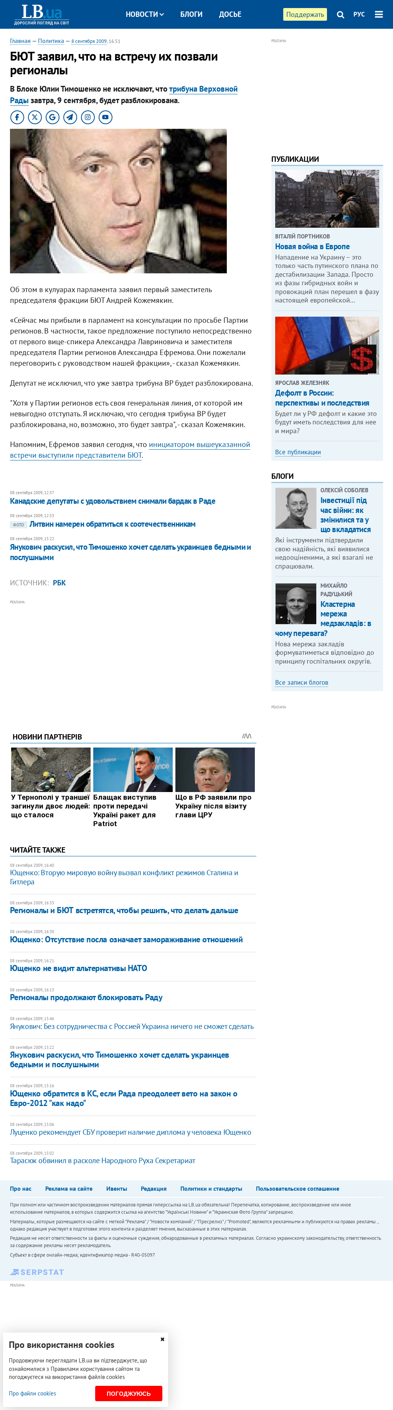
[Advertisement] (133, 660)
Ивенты (116, 1188)
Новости (142, 14)
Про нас (20, 1188)
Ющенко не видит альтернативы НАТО (78, 968)
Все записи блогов (301, 682)
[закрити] (162, 1339)
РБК (59, 582)
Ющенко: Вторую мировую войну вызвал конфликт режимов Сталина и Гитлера (124, 877)
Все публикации (298, 452)
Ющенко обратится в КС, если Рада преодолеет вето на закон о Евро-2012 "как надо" (124, 1098)
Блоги (191, 14)
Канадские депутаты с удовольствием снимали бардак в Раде (113, 501)
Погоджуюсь (129, 1393)
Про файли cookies (32, 1393)
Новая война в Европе (312, 246)
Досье (230, 14)
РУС (359, 14)
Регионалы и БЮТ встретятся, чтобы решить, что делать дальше (124, 910)
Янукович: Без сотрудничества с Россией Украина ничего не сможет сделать (132, 1026)
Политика (51, 40)
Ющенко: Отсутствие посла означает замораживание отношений (126, 939)
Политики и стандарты (211, 1188)
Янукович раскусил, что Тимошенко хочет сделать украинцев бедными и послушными (130, 552)
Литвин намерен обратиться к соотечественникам (104, 524)
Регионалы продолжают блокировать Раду (86, 997)
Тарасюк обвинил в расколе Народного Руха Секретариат (102, 1160)
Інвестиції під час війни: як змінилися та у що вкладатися (345, 514)
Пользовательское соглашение (297, 1188)
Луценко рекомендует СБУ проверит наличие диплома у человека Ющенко (130, 1132)
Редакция (154, 1188)
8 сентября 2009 (89, 41)
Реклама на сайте (68, 1188)
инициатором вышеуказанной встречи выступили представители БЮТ (130, 449)
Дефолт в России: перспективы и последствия (322, 398)
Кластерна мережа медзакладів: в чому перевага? (323, 618)
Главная (20, 40)
